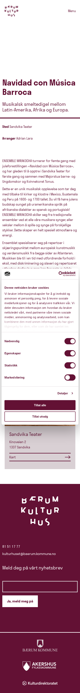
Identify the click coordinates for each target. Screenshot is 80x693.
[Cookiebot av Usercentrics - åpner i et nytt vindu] (59, 273)
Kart (12, 457)
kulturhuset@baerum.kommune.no (29, 554)
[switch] (70, 353)
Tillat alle (40, 405)
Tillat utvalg (40, 416)
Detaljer (62, 393)
